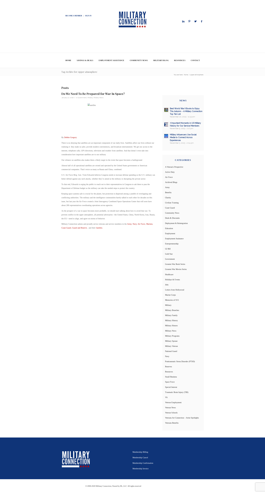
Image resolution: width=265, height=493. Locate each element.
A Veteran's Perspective (174, 167)
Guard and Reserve (79, 228)
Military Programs (172, 336)
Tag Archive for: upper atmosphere (79, 71)
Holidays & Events (172, 280)
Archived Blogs (171, 182)
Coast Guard (66, 228)
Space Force (170, 382)
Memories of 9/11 (172, 300)
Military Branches (172, 310)
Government (82, 98)
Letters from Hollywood (174, 290)
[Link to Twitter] (195, 21)
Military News (99, 98)
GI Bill (168, 249)
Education (169, 228)
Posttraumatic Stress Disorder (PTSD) (180, 361)
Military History (171, 320)
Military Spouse (171, 341)
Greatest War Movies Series (176, 269)
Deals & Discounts (172, 218)
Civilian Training (172, 203)
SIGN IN (88, 16)
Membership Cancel (140, 458)
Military (90, 98)
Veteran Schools (171, 413)
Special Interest (171, 387)
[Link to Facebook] (201, 21)
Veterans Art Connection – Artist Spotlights (182, 418)
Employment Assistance (174, 239)
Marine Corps (170, 295)
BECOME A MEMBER (73, 16)
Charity (168, 198)
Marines (149, 224)
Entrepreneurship (171, 244)
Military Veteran (171, 346)
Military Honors (171, 326)
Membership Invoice (140, 469)
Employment (170, 233)
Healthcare (169, 274)
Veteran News (170, 408)
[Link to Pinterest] (189, 21)
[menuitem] (68, 60)
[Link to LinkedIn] (183, 21)
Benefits (168, 192)
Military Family (171, 315)
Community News (172, 213)
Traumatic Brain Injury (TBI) (176, 392)
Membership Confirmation (142, 463)
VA (166, 397)
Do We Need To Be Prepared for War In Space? (93, 94)
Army (129, 224)
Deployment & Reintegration (176, 223)
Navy (135, 224)
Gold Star (169, 254)
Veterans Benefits (171, 423)
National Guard (171, 351)
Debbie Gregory (70, 137)
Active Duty (170, 172)
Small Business (171, 377)
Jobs (166, 285)
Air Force (141, 224)
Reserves (168, 367)
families (99, 228)
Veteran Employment (173, 402)
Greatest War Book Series (175, 264)
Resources (169, 372)
